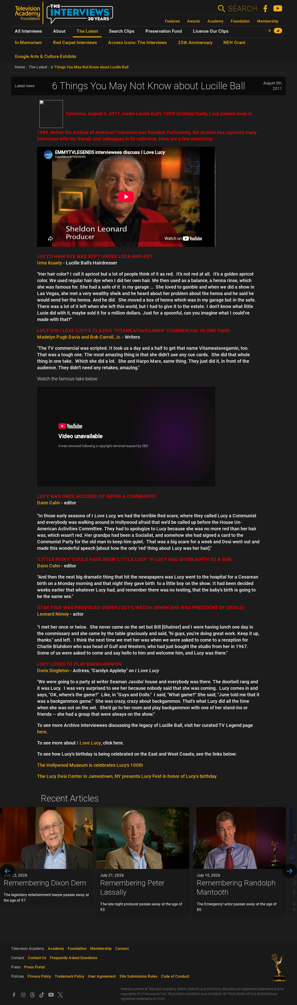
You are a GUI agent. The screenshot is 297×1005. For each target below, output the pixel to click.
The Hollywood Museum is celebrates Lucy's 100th (90, 765)
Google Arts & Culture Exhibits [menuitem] (45, 56)
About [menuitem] (59, 31)
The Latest (38, 67)
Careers (122, 948)
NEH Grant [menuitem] (234, 42)
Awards (193, 21)
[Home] (66, 15)
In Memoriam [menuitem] (28, 42)
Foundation (240, 21)
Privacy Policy (39, 976)
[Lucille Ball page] (51, 113)
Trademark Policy (69, 976)
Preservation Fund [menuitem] (163, 31)
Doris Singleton (53, 670)
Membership (267, 21)
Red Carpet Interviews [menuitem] (75, 42)
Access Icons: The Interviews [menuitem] (137, 42)
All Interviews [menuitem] (28, 31)
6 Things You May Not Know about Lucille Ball (90, 67)
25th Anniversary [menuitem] (195, 42)
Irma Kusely (49, 263)
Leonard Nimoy (53, 614)
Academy (215, 21)
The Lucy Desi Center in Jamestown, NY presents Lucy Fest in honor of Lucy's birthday (127, 776)
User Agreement (102, 976)
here (41, 732)
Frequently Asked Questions (73, 958)
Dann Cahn (48, 503)
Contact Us (37, 958)
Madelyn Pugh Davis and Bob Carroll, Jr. (79, 337)
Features (172, 21)
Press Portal (34, 967)
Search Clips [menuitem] (121, 31)
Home (20, 67)
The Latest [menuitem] (87, 31)
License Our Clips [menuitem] (211, 31)
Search (242, 8)
